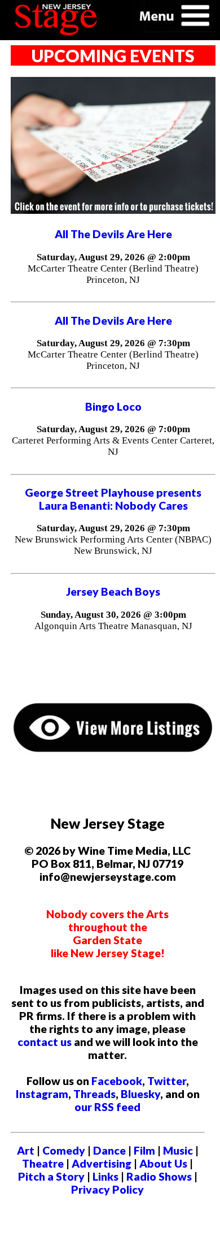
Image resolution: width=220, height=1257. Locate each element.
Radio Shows (159, 1176)
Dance (109, 1150)
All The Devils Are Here (113, 233)
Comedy (63, 1150)
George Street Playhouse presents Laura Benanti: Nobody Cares (113, 499)
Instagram (42, 1093)
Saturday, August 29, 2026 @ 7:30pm (113, 343)
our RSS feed (107, 1106)
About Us (163, 1163)
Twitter (166, 1080)
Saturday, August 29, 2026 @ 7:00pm (113, 429)
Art (25, 1150)
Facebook (116, 1080)
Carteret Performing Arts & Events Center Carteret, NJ (113, 446)
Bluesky (140, 1093)
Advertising (101, 1163)
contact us (44, 1041)
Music (178, 1150)
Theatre (43, 1163)
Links (105, 1176)
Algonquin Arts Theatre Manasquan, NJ (113, 626)
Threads (94, 1093)
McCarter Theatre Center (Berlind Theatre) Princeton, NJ (113, 274)
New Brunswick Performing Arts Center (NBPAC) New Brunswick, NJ (113, 545)
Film (144, 1150)
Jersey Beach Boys (113, 591)
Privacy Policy (107, 1189)
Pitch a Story (51, 1176)
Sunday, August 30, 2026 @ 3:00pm (113, 614)
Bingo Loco (113, 406)
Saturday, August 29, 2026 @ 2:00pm (113, 257)
